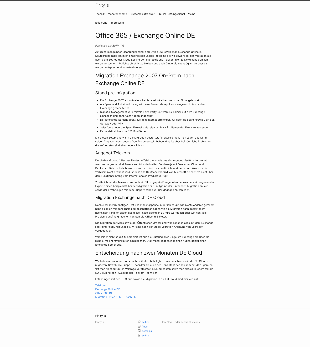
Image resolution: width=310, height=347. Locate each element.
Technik (100, 14)
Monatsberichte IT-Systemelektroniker (131, 14)
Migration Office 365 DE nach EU (115, 297)
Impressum (117, 22)
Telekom (100, 285)
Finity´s (102, 5)
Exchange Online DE (107, 289)
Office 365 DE (104, 293)
